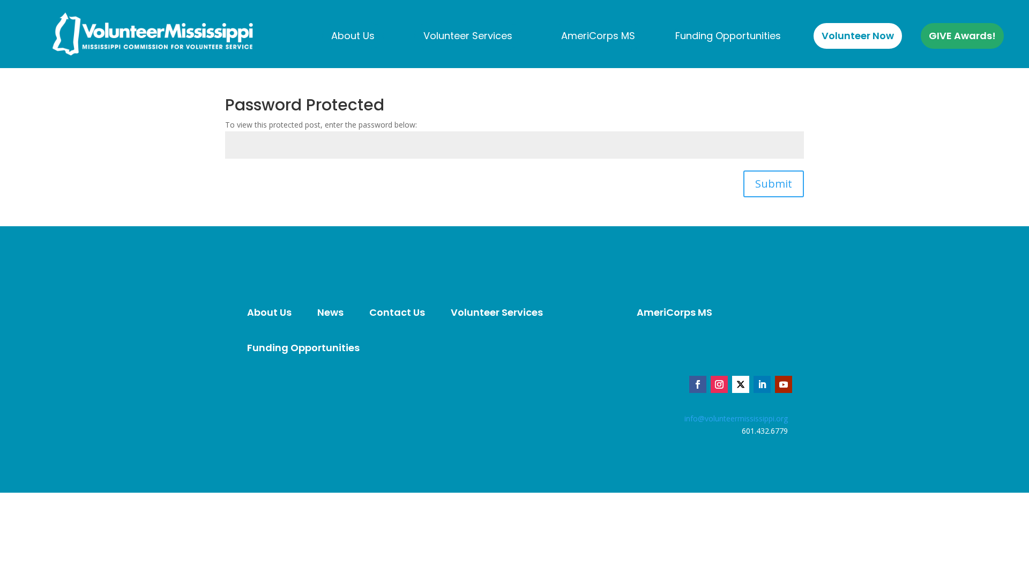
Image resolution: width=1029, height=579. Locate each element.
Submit (773, 183)
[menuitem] (353, 36)
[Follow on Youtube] (783, 384)
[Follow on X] (740, 384)
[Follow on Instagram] (719, 384)
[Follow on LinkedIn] (762, 384)
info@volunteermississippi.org (736, 418)
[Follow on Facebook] (697, 384)
